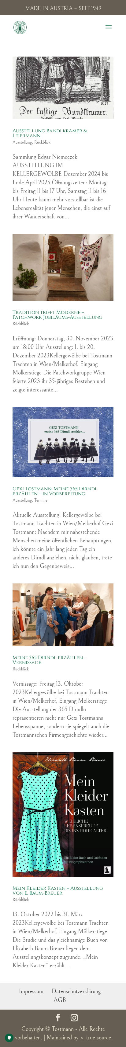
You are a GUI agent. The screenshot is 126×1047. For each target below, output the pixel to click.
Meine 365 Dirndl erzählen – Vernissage (50, 660)
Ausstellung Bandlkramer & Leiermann (50, 133)
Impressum (31, 991)
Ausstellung (22, 142)
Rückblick (42, 142)
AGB (60, 1000)
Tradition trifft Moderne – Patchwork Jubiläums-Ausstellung (57, 315)
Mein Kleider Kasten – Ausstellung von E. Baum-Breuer (58, 890)
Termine (40, 500)
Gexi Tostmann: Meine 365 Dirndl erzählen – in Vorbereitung (55, 491)
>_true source (95, 1037)
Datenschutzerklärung (76, 991)
